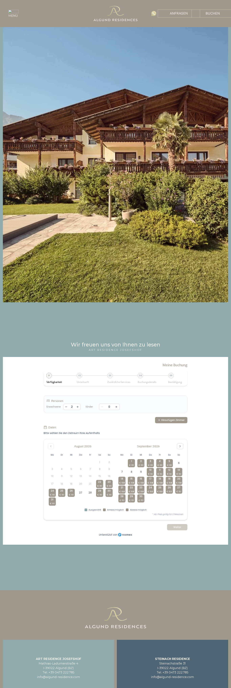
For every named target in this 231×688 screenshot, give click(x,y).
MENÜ (13, 15)
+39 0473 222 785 (61, 672)
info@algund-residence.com (58, 677)
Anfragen (179, 13)
